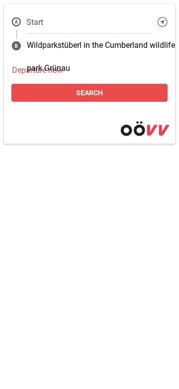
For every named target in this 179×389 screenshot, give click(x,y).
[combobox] (89, 22)
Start (34, 22)
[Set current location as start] (162, 22)
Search (89, 93)
